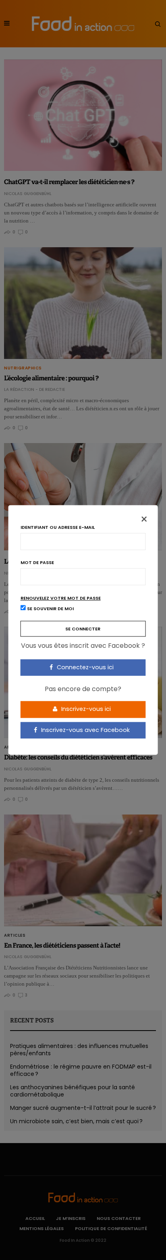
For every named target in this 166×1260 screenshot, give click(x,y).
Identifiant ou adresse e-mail (58, 527)
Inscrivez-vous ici (85, 709)
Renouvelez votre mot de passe (61, 598)
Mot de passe (37, 562)
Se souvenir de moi (50, 609)
